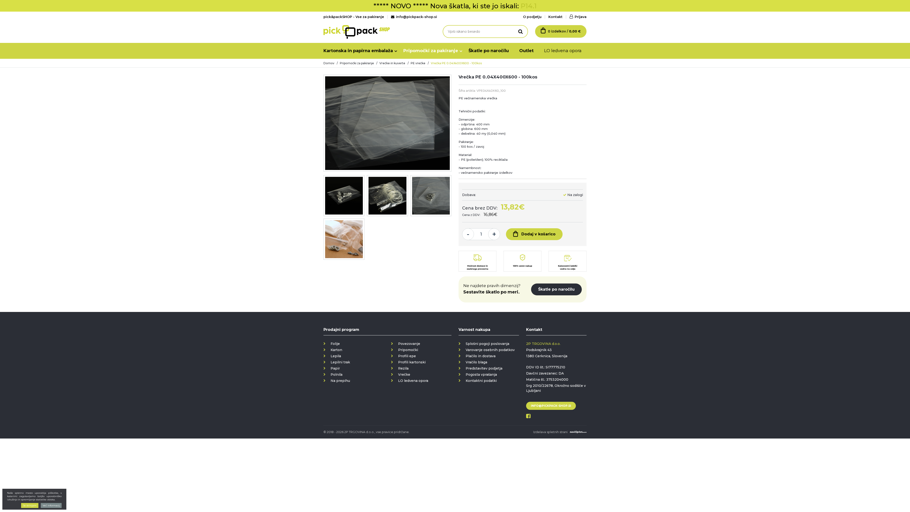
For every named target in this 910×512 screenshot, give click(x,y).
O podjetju (532, 17)
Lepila (336, 356)
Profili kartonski (412, 362)
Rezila (403, 368)
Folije (335, 344)
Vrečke (404, 374)
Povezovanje (409, 344)
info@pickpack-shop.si (416, 17)
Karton (336, 350)
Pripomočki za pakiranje (430, 50)
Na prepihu (340, 381)
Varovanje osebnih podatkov (490, 350)
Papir (335, 368)
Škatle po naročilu (489, 50)
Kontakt (555, 17)
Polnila (336, 374)
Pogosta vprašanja (481, 374)
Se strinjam (29, 505)
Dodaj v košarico (538, 234)
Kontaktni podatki (481, 381)
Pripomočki (408, 350)
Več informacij (51, 505)
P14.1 (529, 6)
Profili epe (407, 356)
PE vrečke (418, 63)
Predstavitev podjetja (484, 368)
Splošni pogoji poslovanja (487, 344)
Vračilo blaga (476, 362)
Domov (328, 63)
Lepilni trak (340, 362)
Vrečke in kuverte (392, 63)
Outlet (526, 50)
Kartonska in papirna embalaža (358, 50)
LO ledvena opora (563, 50)
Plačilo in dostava (481, 356)
